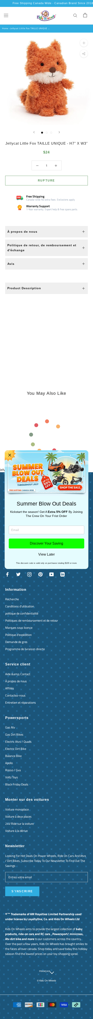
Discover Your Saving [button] (46, 543)
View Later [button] (46, 554)
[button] (9, 455)
